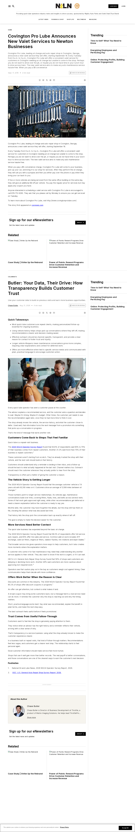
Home (10, 30)
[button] (9, 6)
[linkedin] (43, 80)
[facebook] (40, 80)
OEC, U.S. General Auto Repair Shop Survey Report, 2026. (36, 673)
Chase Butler (13, 305)
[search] (13, 6)
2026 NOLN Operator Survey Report (27, 447)
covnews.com (37, 205)
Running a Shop (57, 19)
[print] (85, 80)
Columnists (12, 276)
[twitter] (47, 80)
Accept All (125, 828)
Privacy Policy (64, 827)
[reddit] (50, 80)
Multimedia (81, 19)
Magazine (93, 19)
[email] (54, 80)
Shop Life (70, 19)
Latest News (43, 19)
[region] (67, 828)
